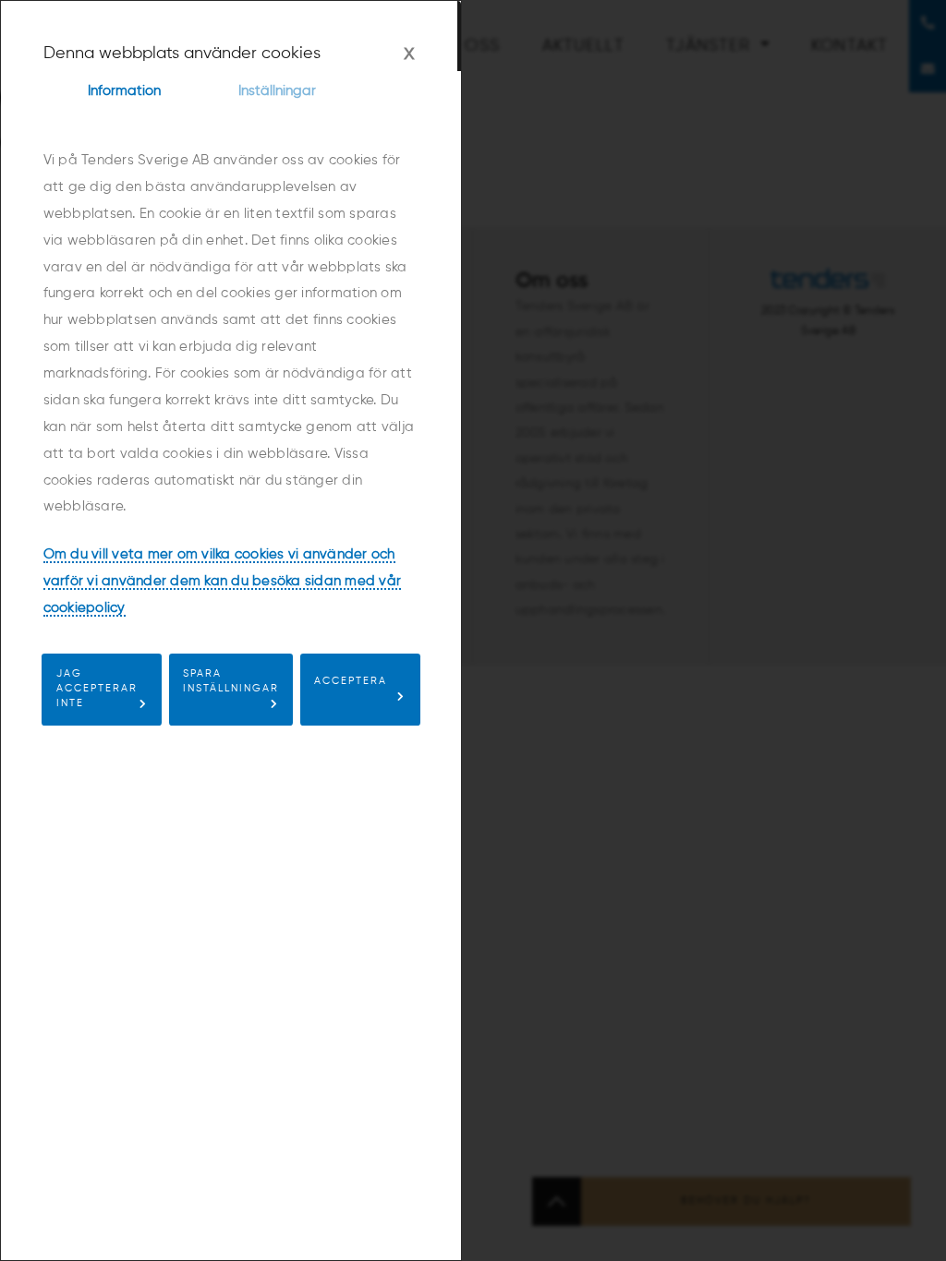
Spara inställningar (231, 681)
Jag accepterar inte (97, 688)
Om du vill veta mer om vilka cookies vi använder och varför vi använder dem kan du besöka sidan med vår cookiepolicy (222, 581)
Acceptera (350, 681)
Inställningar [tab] (277, 91)
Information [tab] (124, 91)
